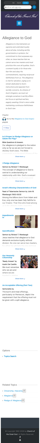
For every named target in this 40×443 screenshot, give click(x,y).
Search (19, 3)
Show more (19, 156)
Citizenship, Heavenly (13, 391)
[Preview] (24, 391)
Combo (26, 3)
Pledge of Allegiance (13, 400)
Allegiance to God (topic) (24, 119)
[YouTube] (20, 440)
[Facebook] (20, 437)
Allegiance (8, 396)
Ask (13, 3)
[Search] (34, 7)
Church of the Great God (20, 16)
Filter (7, 128)
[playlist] (4, 119)
